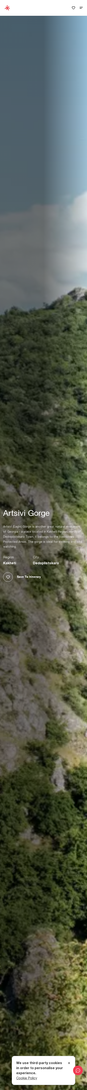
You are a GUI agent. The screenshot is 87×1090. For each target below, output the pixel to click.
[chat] (78, 1070)
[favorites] (73, 8)
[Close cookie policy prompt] (69, 1063)
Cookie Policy (26, 1078)
